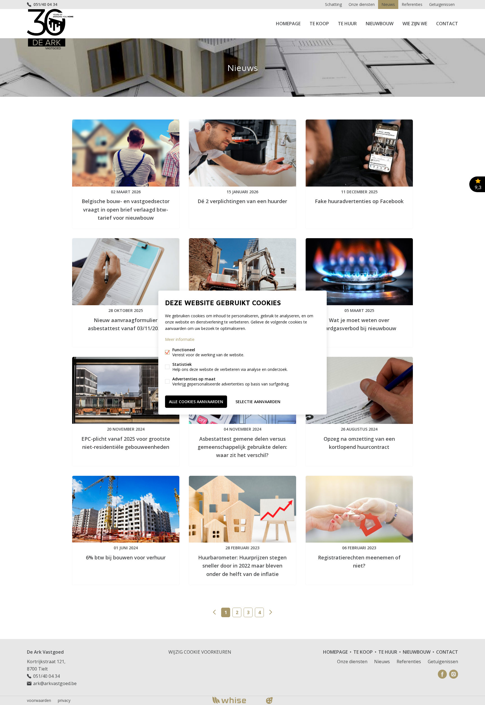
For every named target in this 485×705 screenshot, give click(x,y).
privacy (64, 700)
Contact (447, 23)
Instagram (453, 674)
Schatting (333, 4)
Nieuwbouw (380, 23)
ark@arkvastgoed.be (55, 683)
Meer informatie (180, 339)
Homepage (288, 23)
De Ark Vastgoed (45, 652)
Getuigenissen (442, 4)
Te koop (319, 23)
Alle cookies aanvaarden (196, 401)
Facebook (442, 674)
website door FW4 (269, 700)
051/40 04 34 (45, 4)
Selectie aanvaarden (257, 401)
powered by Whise (235, 700)
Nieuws (388, 4)
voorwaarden (39, 700)
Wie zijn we (414, 23)
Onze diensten (362, 4)
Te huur (347, 23)
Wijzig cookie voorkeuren (199, 652)
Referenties (412, 4)
